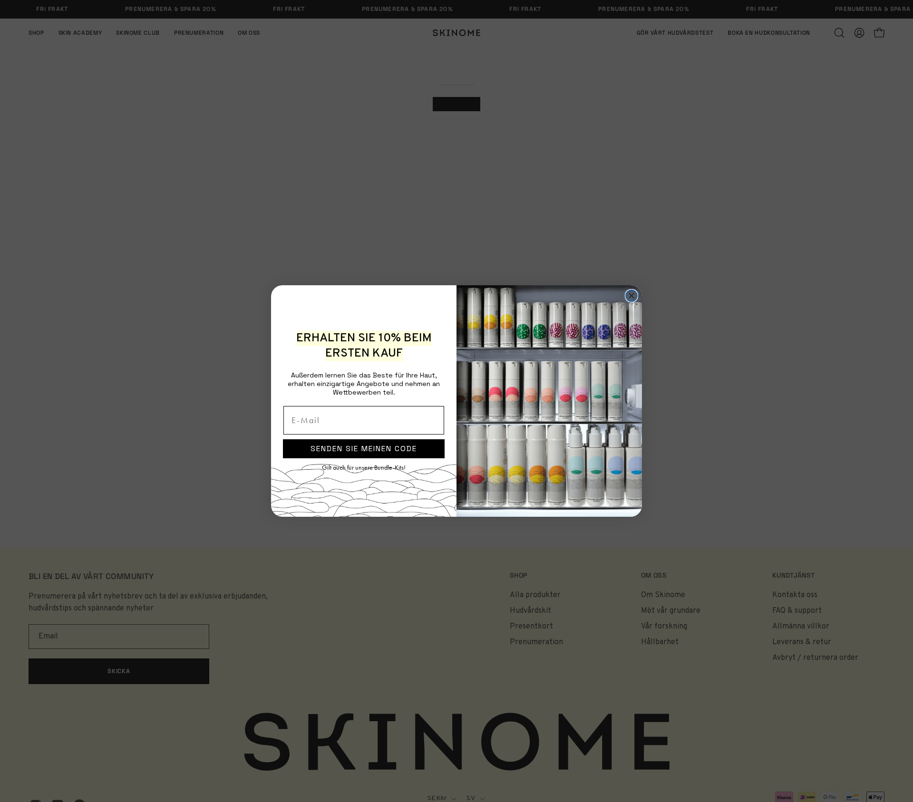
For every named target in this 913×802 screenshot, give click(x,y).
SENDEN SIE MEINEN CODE (364, 449)
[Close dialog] (631, 295)
